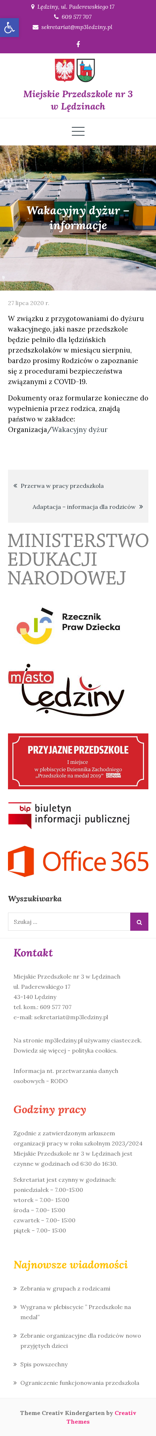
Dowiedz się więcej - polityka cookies (64, 1050)
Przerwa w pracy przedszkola (62, 485)
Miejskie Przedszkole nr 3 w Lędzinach (78, 100)
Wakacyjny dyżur (80, 429)
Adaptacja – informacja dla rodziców (84, 506)
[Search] (139, 922)
